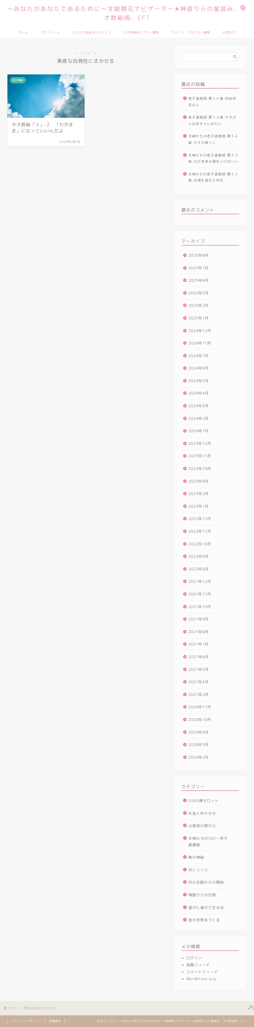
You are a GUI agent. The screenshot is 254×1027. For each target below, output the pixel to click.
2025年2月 (198, 305)
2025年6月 (198, 280)
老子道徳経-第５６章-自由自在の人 (212, 101)
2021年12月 (199, 581)
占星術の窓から (202, 825)
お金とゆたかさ (202, 813)
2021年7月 (198, 644)
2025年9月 (198, 255)
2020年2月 (198, 757)
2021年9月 (198, 619)
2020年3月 (198, 744)
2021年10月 (199, 606)
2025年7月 (198, 268)
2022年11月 (199, 531)
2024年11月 (199, 343)
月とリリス (198, 869)
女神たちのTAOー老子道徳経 (208, 841)
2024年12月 (199, 330)
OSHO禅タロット (203, 800)
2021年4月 (198, 682)
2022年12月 (199, 518)
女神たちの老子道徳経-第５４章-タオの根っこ (213, 139)
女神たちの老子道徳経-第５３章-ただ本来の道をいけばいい (213, 158)
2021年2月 (198, 694)
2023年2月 (198, 493)
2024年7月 (198, 355)
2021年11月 (199, 594)
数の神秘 (196, 857)
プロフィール (50, 32)
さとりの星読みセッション (91, 32)
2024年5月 (198, 380)
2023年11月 (199, 456)
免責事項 (55, 1021)
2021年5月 (198, 669)
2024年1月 (198, 431)
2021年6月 (198, 656)
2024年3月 (198, 405)
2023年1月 (198, 506)
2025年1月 (198, 318)
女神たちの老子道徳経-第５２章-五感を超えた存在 (213, 177)
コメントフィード (202, 971)
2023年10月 (199, 468)
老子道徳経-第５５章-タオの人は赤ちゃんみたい (212, 120)
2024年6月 (198, 368)
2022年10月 (199, 544)
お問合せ (228, 32)
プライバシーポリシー (26, 1021)
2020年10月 (199, 719)
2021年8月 (198, 631)
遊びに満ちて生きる (206, 907)
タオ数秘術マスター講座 (141, 32)
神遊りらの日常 (202, 895)
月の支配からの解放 (206, 882)
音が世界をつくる (204, 920)
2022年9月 (198, 556)
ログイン (194, 958)
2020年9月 (198, 732)
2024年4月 (198, 393)
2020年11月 (199, 707)
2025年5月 (198, 293)
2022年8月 (198, 569)
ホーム (23, 32)
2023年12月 (199, 443)
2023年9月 (198, 481)
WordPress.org (201, 978)
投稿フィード (198, 964)
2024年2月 (198, 418)
